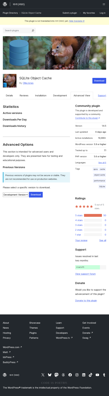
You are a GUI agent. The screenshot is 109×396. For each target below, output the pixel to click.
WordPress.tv (64, 337)
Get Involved (89, 322)
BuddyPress (10, 362)
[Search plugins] (33, 30)
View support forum (85, 273)
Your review (81, 240)
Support (102, 95)
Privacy (7, 337)
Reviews (24, 95)
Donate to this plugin (86, 300)
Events (86, 327)
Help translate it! (76, 21)
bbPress (8, 357)
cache (102, 169)
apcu (96, 169)
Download (99, 80)
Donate (87, 332)
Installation (40, 95)
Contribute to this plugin (86, 118)
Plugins (33, 332)
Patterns (33, 337)
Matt (7, 352)
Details (9, 95)
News (6, 327)
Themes (33, 327)
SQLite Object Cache (35, 78)
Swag (86, 337)
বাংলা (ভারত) (14, 375)
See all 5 (102, 162)
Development (60, 95)
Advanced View (82, 95)
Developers (62, 332)
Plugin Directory (10, 13)
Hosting (7, 332)
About (6, 322)
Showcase (34, 322)
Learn (59, 322)
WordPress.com (12, 347)
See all (102, 240)
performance (99, 181)
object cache (99, 175)
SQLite (102, 186)
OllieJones (28, 83)
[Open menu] (104, 4)
